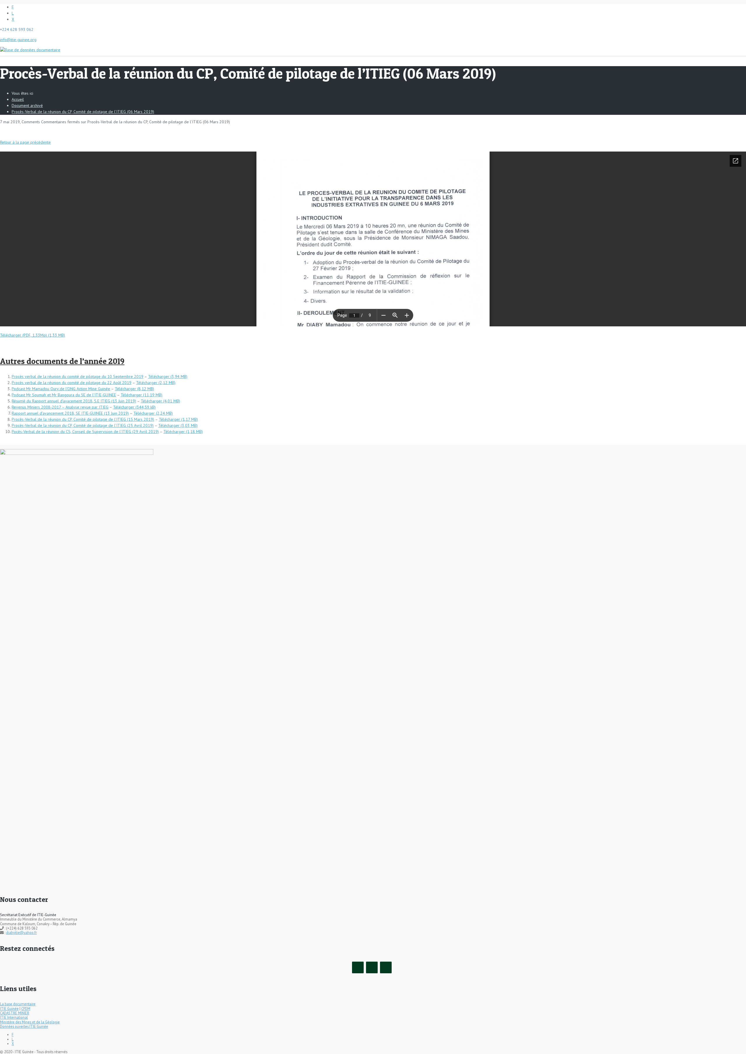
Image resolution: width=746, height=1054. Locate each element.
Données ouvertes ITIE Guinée (24, 1026)
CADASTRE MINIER (14, 1013)
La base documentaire (18, 1004)
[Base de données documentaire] (30, 46)
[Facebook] (358, 967)
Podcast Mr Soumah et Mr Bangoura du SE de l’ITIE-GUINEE (64, 394)
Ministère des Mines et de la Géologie (30, 1022)
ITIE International (14, 1017)
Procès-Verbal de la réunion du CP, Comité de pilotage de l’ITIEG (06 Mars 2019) (83, 111)
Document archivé (27, 105)
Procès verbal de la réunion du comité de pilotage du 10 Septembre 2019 (77, 376)
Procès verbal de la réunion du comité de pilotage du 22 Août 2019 (71, 382)
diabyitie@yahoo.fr (21, 932)
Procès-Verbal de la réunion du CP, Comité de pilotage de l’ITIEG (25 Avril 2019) (83, 425)
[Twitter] (372, 967)
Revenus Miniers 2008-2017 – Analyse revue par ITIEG (60, 407)
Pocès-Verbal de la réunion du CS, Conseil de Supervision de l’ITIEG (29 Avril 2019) (85, 431)
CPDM (25, 1008)
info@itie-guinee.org (18, 39)
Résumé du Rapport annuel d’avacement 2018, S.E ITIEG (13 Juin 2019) (74, 401)
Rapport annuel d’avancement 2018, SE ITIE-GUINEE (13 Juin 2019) (70, 413)
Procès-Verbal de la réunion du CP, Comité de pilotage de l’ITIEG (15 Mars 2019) (83, 419)
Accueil (18, 99)
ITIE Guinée (9, 1008)
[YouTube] (386, 967)
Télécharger (158, 376)
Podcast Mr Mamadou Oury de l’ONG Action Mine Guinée (61, 388)
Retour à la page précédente (25, 142)
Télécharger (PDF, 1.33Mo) (23, 335)
